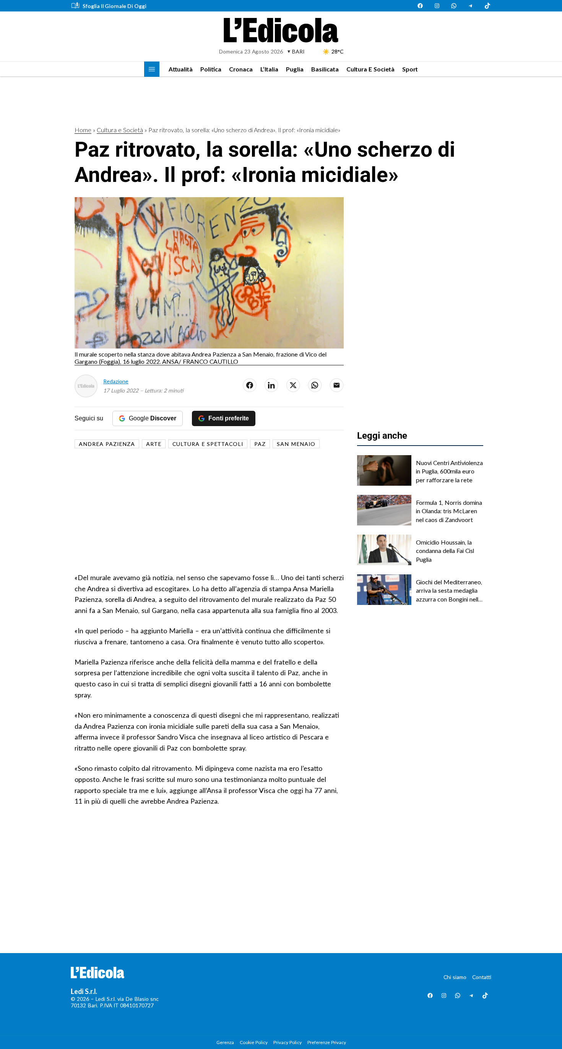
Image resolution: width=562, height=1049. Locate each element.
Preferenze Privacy (326, 1042)
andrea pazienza (107, 444)
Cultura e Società (370, 69)
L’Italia (269, 69)
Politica (210, 69)
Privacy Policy (287, 1042)
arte (153, 444)
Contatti (481, 977)
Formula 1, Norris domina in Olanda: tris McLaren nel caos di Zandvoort (449, 511)
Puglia (295, 69)
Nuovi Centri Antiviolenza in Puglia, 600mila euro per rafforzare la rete (449, 471)
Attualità (181, 69)
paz (260, 444)
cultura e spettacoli (207, 444)
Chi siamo (454, 977)
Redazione (115, 381)
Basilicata (325, 69)
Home (83, 129)
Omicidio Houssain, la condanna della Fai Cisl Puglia (445, 550)
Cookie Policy (254, 1042)
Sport (410, 69)
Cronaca (241, 69)
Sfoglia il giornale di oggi (114, 6)
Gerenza (225, 1042)
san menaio (296, 444)
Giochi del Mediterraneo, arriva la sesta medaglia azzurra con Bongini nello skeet (449, 590)
